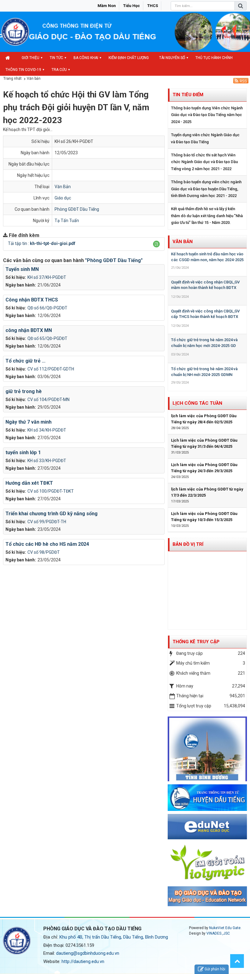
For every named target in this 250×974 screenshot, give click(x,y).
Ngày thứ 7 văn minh (28, 422)
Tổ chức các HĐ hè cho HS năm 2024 (47, 544)
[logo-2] (207, 896)
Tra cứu (59, 69)
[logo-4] (207, 826)
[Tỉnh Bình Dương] (207, 748)
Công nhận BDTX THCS (31, 300)
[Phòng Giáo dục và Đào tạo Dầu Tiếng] (15, 31)
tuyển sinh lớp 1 (23, 452)
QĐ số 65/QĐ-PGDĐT (47, 338)
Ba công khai (85, 58)
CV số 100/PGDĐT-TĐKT (50, 491)
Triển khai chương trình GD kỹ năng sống (51, 513)
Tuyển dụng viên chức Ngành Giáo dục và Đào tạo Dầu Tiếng (205, 138)
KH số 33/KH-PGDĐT (46, 460)
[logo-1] (207, 862)
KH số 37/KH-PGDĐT (46, 277)
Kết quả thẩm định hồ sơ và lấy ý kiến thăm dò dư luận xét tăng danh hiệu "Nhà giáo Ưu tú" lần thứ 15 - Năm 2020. (207, 215)
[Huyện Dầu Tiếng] (207, 797)
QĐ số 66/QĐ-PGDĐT (47, 307)
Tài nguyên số (172, 58)
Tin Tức (56, 58)
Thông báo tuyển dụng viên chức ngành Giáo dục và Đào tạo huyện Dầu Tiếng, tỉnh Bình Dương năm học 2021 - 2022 (206, 189)
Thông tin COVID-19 (23, 69)
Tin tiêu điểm (188, 94)
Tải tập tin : (41, 243)
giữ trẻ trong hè (23, 391)
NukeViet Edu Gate (225, 928)
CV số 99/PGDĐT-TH (46, 521)
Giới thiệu (30, 58)
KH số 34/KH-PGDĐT (46, 430)
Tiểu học (131, 5)
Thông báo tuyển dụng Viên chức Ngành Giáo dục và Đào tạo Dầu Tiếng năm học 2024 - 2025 (207, 115)
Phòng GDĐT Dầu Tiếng (77, 209)
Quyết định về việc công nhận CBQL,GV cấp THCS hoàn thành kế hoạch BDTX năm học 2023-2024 (205, 317)
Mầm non (107, 5)
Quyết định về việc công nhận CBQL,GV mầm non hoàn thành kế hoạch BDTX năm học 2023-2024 (205, 288)
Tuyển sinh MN (22, 269)
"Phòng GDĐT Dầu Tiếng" (114, 260)
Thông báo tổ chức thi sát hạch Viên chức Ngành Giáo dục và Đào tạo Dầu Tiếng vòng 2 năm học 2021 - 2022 (204, 162)
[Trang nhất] (8, 58)
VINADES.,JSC (218, 933)
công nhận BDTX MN (28, 330)
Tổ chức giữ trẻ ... (25, 361)
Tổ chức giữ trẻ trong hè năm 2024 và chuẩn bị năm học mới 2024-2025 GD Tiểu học (204, 345)
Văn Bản (63, 186)
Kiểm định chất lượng (129, 58)
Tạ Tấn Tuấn (67, 220)
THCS (152, 5)
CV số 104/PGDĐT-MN (48, 399)
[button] (156, 244)
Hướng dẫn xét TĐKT (29, 483)
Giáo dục (63, 197)
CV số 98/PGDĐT (43, 552)
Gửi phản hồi (215, 969)
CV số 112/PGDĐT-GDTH (50, 369)
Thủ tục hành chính (214, 58)
